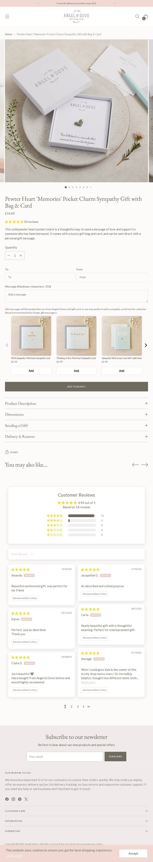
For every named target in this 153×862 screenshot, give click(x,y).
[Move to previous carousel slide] (135, 464)
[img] (20, 569)
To (6, 269)
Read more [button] (88, 682)
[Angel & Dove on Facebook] (7, 799)
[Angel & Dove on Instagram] (13, 799)
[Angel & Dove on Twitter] (26, 799)
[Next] (114, 3)
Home (8, 34)
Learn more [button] (14, 855)
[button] (14, 221)
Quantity (11, 247)
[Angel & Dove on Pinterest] (20, 799)
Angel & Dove (32, 844)
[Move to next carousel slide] (144, 464)
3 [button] (78, 706)
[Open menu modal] (7, 16)
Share (14, 452)
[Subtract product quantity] (8, 255)
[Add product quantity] (20, 255)
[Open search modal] (137, 16)
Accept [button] (133, 853)
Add (31, 370)
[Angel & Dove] (76, 16)
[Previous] (38, 3)
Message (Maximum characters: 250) (28, 286)
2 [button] (71, 706)
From (79, 269)
